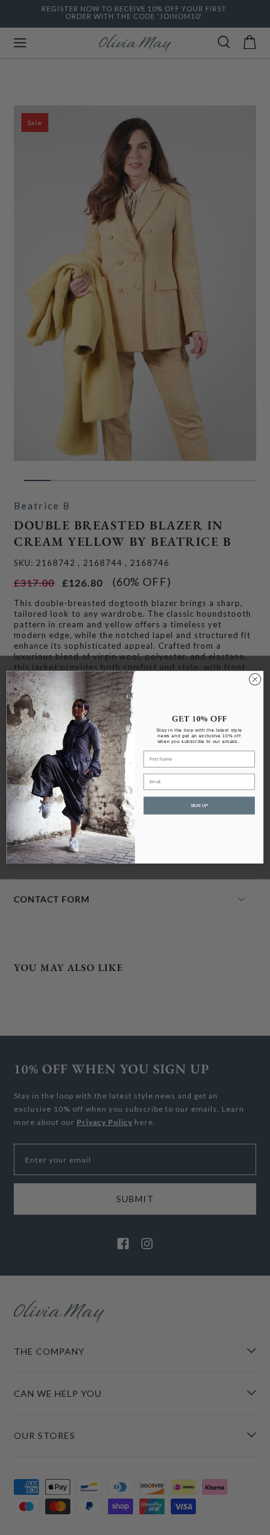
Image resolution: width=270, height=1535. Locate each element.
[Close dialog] (255, 679)
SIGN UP (199, 806)
